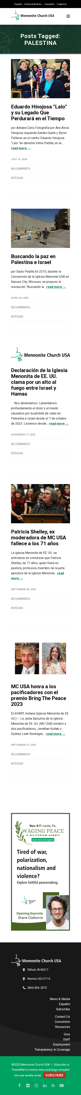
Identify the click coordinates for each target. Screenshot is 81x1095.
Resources (62, 1027)
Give (67, 1034)
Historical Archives (33, 4)
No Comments (20, 168)
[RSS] (53, 1086)
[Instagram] (36, 1086)
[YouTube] (62, 1086)
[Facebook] (19, 1086)
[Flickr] (28, 1086)
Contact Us (62, 4)
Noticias (17, 177)
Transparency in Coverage (52, 1049)
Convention (49, 4)
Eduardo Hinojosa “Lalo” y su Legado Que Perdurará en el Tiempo (39, 112)
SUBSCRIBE (54, 1075)
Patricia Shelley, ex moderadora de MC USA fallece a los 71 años (38, 537)
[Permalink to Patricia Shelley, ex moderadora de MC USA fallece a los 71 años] (40, 503)
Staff (66, 1039)
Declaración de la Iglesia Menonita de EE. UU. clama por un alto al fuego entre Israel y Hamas (39, 382)
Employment (61, 1044)
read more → (21, 148)
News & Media (60, 999)
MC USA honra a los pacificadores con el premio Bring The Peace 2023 (38, 695)
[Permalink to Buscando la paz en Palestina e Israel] (40, 228)
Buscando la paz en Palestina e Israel (33, 259)
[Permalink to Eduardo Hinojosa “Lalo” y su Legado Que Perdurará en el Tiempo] (40, 78)
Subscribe (63, 1009)
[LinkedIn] (45, 1086)
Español (18, 4)
